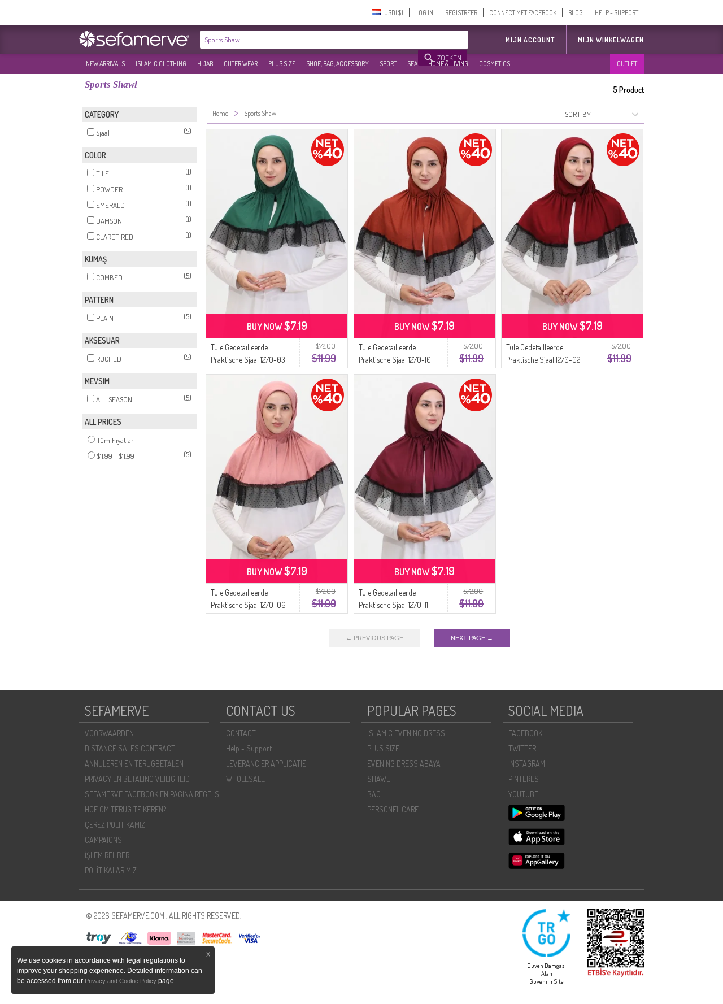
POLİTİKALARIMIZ (111, 870)
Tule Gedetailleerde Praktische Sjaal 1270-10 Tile (395, 359)
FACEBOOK (525, 733)
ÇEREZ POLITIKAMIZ (115, 824)
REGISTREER (461, 12)
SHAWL (378, 779)
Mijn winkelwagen (611, 40)
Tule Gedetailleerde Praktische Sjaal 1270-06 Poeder (248, 605)
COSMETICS (494, 63)
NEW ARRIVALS (105, 63)
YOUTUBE (523, 794)
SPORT (388, 63)
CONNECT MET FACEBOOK (522, 12)
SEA (412, 63)
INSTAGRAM (526, 763)
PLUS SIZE (281, 63)
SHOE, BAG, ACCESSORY (337, 63)
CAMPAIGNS (103, 840)
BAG (374, 794)
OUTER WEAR (241, 63)
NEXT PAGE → (472, 637)
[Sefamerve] (136, 39)
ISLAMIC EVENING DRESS (406, 733)
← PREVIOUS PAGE (374, 637)
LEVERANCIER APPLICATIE (266, 763)
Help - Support (249, 748)
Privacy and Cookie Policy (120, 980)
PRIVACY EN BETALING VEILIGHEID (137, 779)
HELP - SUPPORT (616, 12)
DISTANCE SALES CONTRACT (130, 748)
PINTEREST (525, 779)
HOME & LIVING (448, 63)
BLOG (575, 12)
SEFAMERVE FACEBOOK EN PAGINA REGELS (152, 794)
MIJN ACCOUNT (530, 40)
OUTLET (627, 63)
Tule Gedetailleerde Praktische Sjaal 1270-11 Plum (393, 605)
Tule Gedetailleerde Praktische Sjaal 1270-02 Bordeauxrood (543, 359)
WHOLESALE (245, 779)
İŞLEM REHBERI (108, 855)
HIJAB (205, 63)
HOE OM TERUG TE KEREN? (125, 809)
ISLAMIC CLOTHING (161, 63)
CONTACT (241, 733)
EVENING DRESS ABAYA (404, 763)
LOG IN (424, 12)
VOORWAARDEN (109, 733)
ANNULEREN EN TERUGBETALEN (134, 763)
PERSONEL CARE (393, 809)
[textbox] (309, 40)
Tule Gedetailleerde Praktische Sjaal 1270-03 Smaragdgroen (248, 359)
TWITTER (522, 748)
